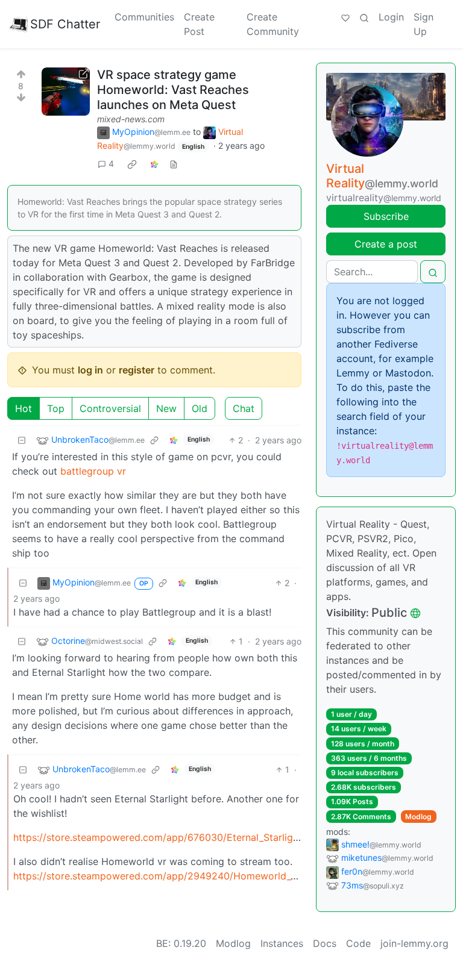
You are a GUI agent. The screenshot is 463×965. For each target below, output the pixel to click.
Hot (23, 408)
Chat (243, 408)
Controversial (110, 408)
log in (90, 370)
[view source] (173, 163)
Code (358, 943)
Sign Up (423, 24)
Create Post (199, 24)
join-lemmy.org (414, 943)
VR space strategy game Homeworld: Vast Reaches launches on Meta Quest (173, 89)
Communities (144, 17)
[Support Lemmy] (345, 17)
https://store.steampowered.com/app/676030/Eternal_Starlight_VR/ (167, 837)
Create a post (385, 244)
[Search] (364, 17)
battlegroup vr (93, 471)
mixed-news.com (131, 119)
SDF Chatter (65, 24)
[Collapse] (21, 440)
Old (199, 408)
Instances (281, 943)
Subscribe (386, 216)
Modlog (418, 816)
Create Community (273, 24)
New (166, 408)
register (136, 370)
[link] (132, 163)
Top (56, 408)
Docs (324, 943)
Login (391, 17)
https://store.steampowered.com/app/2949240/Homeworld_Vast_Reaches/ (184, 876)
